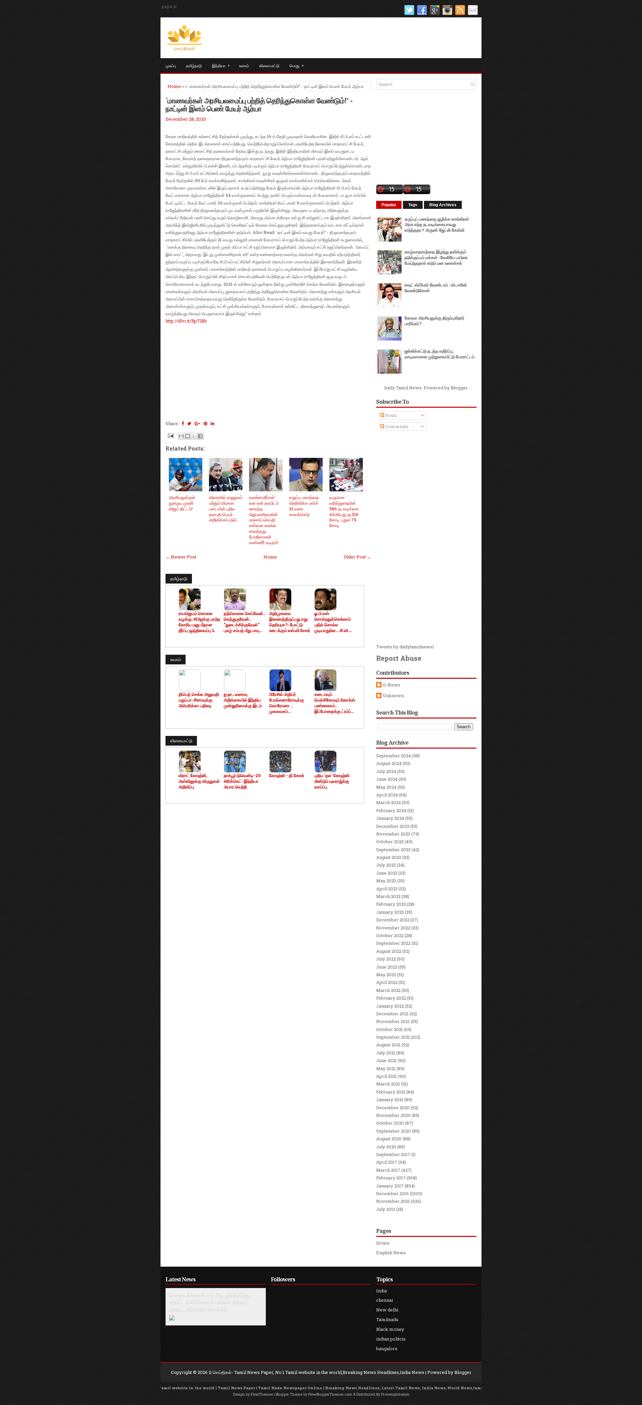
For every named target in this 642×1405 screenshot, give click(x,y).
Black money (390, 1329)
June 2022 (386, 967)
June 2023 (386, 873)
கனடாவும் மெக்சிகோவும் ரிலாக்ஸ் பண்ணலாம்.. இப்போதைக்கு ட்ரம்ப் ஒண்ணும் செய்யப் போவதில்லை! (334, 702)
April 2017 (386, 1162)
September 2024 (393, 756)
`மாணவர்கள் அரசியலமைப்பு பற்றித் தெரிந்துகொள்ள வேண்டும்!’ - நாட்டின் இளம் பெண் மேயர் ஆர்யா (259, 104)
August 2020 (389, 1139)
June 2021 (386, 1060)
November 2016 (393, 1201)
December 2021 (392, 1014)
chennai (384, 1300)
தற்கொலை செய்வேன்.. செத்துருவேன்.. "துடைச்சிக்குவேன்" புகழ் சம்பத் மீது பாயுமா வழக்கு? (244, 622)
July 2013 (385, 1209)
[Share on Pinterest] (205, 423)
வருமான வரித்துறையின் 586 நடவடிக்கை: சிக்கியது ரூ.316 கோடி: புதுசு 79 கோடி (344, 511)
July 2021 (385, 1053)
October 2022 (390, 935)
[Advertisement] (268, 371)
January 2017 (390, 1186)
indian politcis (391, 1339)
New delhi (387, 1310)
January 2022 (390, 1006)
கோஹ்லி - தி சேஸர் (286, 775)
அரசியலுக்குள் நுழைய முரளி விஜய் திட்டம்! (182, 503)
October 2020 (390, 1123)
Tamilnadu (387, 1319)
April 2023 (387, 889)
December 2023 (392, 826)
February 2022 (391, 998)
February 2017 (391, 1178)
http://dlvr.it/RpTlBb (186, 321)
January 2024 (390, 818)
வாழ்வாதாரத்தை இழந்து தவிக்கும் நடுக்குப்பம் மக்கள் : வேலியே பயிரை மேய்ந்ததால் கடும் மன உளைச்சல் (436, 257)
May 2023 (386, 881)
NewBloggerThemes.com (330, 1394)
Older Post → (357, 557)
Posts (390, 415)
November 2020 (393, 1115)
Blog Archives (442, 205)
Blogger (459, 388)
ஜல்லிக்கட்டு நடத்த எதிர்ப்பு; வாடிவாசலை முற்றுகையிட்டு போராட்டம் (439, 354)
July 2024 (386, 771)
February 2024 (391, 810)
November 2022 (393, 928)
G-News (391, 685)
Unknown (393, 695)
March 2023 (388, 896)
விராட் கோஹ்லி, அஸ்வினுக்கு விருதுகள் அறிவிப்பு (199, 781)
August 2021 (388, 1045)
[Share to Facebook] (200, 436)
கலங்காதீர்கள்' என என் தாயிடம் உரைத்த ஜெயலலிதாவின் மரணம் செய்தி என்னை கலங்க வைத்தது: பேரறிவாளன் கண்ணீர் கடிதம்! (264, 519)
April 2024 (387, 795)
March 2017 (388, 1170)
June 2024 (387, 779)
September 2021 (393, 1037)
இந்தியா (221, 65)
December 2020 (393, 1108)
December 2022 (392, 920)
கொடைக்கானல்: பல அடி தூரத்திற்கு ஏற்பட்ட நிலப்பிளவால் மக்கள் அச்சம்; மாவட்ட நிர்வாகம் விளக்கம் (209, 1302)
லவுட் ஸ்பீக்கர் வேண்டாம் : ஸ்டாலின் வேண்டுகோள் (436, 287)
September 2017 (393, 1154)
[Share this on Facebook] (183, 423)
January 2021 (389, 1100)
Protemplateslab (395, 1394)
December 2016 (392, 1193)
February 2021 (390, 1092)
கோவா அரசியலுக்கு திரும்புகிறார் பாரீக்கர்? (434, 321)
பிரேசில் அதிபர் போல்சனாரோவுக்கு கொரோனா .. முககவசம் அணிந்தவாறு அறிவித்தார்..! (286, 702)
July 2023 (386, 865)
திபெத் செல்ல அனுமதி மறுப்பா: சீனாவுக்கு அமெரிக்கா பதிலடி (199, 700)
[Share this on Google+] (197, 423)
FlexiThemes (262, 1394)
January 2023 (390, 912)
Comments (396, 426)
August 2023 (388, 857)
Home (174, 86)
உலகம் (244, 65)
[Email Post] (170, 435)
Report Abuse (398, 658)
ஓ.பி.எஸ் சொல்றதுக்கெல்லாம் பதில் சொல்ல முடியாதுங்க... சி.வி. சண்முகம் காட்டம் (332, 622)
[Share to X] (194, 436)
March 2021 (388, 1084)
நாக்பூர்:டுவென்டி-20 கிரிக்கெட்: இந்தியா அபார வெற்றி (242, 781)
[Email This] (181, 436)
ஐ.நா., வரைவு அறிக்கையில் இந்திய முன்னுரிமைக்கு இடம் (243, 700)
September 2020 (393, 1131)
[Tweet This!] (189, 423)
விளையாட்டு (269, 65)
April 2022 (387, 982)
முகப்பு (171, 65)
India (381, 1291)
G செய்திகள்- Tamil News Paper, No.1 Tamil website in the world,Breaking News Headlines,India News (316, 1372)
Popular (389, 205)
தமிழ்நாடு (194, 65)
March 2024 (388, 802)
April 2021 (386, 1076)
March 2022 (388, 990)
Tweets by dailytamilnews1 (405, 647)
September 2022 (393, 943)
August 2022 (388, 951)
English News (391, 1253)
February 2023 (391, 904)
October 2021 (389, 1029)
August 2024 (389, 763)
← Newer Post (181, 557)
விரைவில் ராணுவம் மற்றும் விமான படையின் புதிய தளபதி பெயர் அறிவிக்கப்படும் (225, 508)
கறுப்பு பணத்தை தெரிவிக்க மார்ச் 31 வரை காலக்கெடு (304, 505)
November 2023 (393, 834)
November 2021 (393, 1021)
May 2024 (386, 787)
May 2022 (386, 975)
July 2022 (386, 959)
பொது (297, 65)
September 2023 (393, 850)
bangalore (387, 1349)
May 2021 (386, 1068)
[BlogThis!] (187, 436)
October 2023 (390, 842)
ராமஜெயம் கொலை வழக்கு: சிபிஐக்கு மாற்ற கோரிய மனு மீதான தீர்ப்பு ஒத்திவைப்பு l (199, 622)
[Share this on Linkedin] (212, 423)
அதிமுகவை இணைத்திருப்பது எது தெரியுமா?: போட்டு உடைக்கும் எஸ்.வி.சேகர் (289, 622)
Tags (412, 205)
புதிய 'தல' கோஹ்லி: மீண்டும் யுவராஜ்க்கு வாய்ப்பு (332, 781)
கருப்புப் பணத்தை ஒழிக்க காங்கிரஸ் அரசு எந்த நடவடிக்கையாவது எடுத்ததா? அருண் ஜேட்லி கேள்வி (437, 224)
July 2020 (386, 1147)
